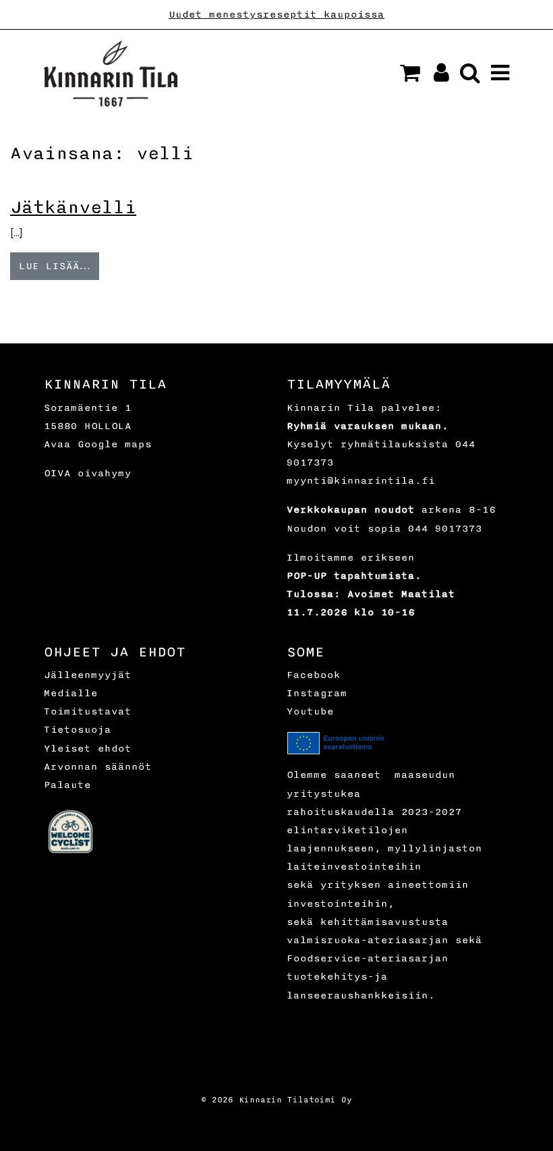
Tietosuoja (77, 729)
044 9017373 (445, 528)
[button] (410, 73)
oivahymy (105, 473)
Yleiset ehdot (88, 748)
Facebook (314, 675)
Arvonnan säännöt (98, 767)
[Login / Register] (436, 76)
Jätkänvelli (73, 207)
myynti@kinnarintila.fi (361, 480)
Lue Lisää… (54, 266)
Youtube (310, 711)
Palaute (67, 785)
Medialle (71, 693)
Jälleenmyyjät (88, 675)
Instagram (317, 693)
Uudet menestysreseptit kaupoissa (276, 14)
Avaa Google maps (98, 444)
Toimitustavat (88, 711)
